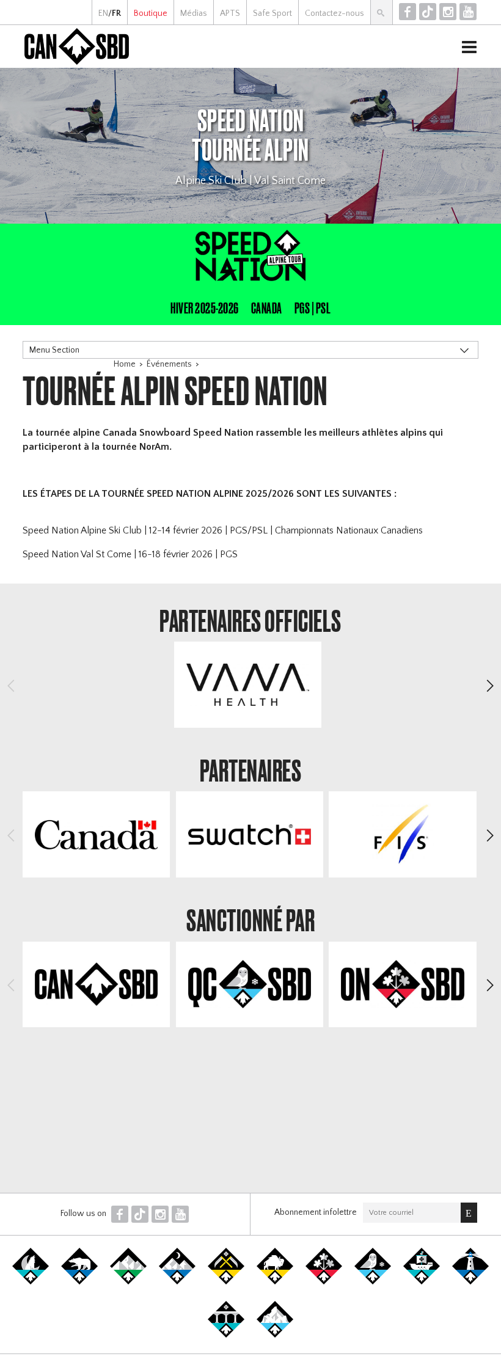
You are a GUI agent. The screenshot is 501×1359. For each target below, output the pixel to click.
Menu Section (54, 350)
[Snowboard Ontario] (323, 1282)
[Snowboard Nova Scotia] (470, 1282)
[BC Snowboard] (128, 1282)
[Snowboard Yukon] (30, 1282)
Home (125, 364)
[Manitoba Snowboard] (275, 1282)
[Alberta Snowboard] (177, 1282)
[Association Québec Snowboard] (372, 1282)
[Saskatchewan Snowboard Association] (226, 1282)
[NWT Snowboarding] (79, 1282)
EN (103, 13)
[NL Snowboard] (275, 1335)
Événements (169, 364)
